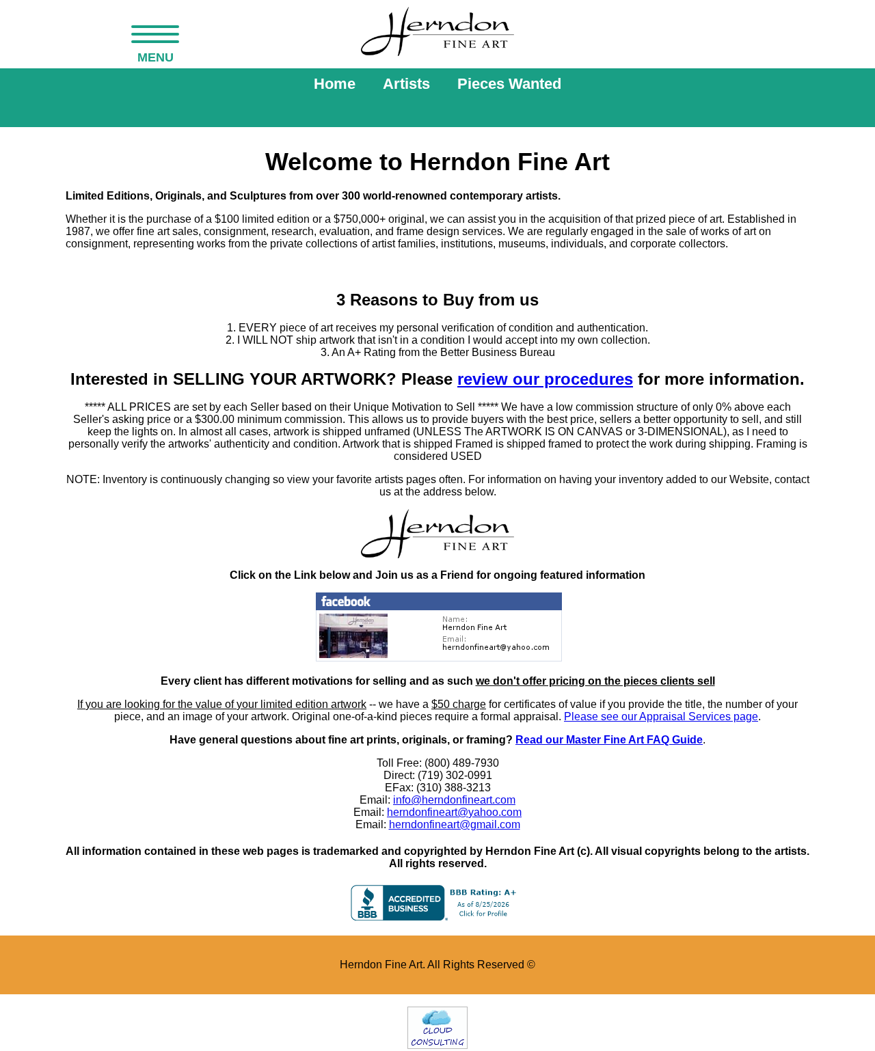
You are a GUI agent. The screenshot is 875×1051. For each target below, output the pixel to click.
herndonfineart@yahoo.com (454, 812)
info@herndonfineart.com (454, 800)
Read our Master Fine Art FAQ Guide (609, 740)
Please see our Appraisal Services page (661, 716)
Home (334, 83)
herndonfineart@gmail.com (454, 824)
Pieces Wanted (509, 83)
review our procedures (545, 379)
